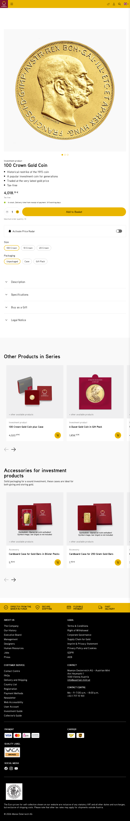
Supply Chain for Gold (78, 639)
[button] (62, 155)
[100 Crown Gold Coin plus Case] (35, 392)
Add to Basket (74, 211)
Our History (10, 630)
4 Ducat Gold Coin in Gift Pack (85, 426)
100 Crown (11, 247)
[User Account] (114, 4)
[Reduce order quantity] (7, 211)
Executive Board (12, 634)
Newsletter (10, 697)
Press (7, 656)
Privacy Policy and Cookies (82, 648)
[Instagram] (11, 768)
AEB (69, 656)
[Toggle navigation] (11, 4)
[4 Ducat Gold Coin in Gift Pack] (95, 392)
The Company (11, 625)
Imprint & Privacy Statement (82, 643)
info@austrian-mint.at (78, 679)
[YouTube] (16, 768)
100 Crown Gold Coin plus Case (26, 426)
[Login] (108, 4)
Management (11, 639)
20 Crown (44, 247)
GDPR (70, 652)
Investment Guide (13, 710)
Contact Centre (12, 670)
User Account (11, 706)
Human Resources (14, 648)
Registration (10, 688)
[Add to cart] (58, 435)
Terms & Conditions (77, 625)
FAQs (7, 675)
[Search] (119, 4)
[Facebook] (6, 768)
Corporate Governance (79, 634)
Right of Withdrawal (77, 630)
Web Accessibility (13, 702)
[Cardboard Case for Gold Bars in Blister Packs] (35, 519)
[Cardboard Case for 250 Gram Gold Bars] (95, 519)
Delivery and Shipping (15, 679)
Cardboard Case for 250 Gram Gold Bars (91, 553)
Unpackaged (12, 261)
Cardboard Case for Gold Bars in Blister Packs (34, 553)
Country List (10, 684)
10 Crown (27, 247)
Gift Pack (40, 261)
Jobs (6, 652)
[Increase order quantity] (17, 211)
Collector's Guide (13, 715)
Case (27, 261)
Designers (9, 643)
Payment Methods (13, 693)
